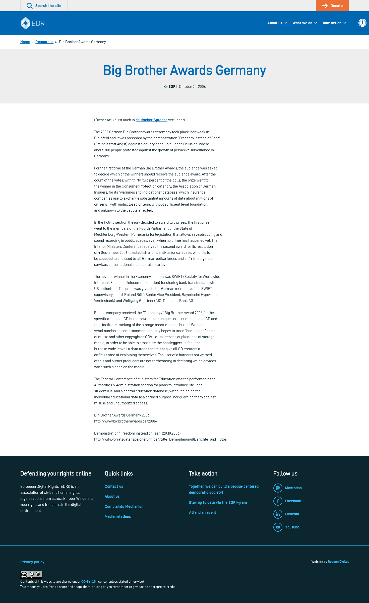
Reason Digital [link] (338, 562)
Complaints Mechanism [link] (125, 506)
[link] (362, 22)
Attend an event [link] (202, 512)
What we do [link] (302, 23)
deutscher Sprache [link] (151, 120)
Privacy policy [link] (32, 562)
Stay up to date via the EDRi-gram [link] (218, 502)
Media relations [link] (118, 516)
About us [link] (274, 23)
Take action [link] (331, 23)
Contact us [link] (114, 486)
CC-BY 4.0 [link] (88, 581)
